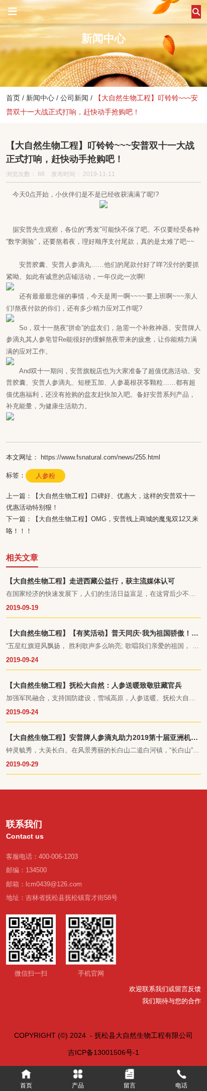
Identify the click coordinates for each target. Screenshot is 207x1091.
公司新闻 (74, 98)
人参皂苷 (45, 339)
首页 (14, 98)
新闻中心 (40, 98)
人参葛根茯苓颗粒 (137, 382)
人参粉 (45, 476)
